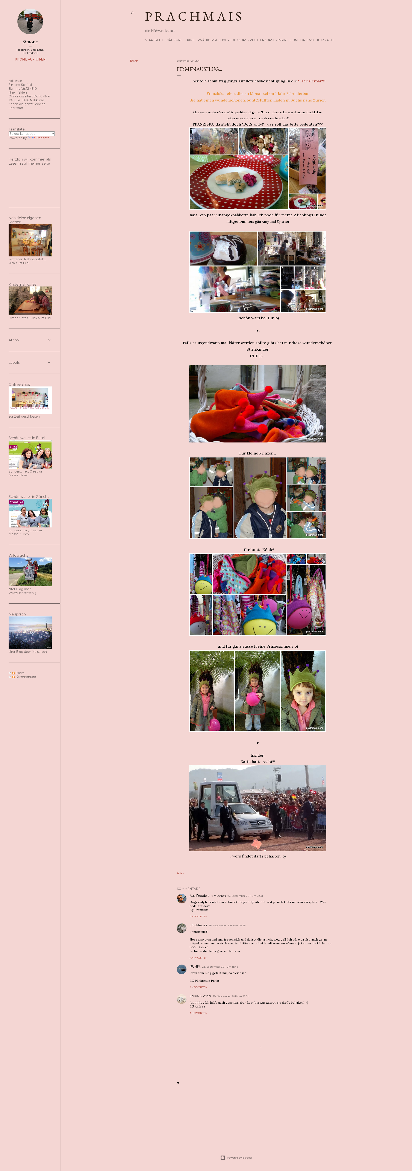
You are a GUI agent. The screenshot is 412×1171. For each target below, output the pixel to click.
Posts (19, 673)
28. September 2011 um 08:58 (227, 925)
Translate (43, 138)
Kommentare (25, 677)
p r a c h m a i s (193, 16)
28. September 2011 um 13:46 (220, 966)
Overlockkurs (233, 40)
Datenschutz (312, 40)
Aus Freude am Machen (208, 896)
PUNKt (195, 966)
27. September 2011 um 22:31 (245, 895)
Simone (30, 41)
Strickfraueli (198, 925)
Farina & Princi (200, 996)
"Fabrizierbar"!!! (312, 81)
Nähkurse (175, 40)
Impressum (288, 40)
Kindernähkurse (202, 40)
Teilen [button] (134, 61)
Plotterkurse (262, 40)
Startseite (154, 40)
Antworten (198, 916)
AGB (330, 40)
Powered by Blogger (239, 1157)
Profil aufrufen (30, 59)
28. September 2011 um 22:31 (230, 996)
